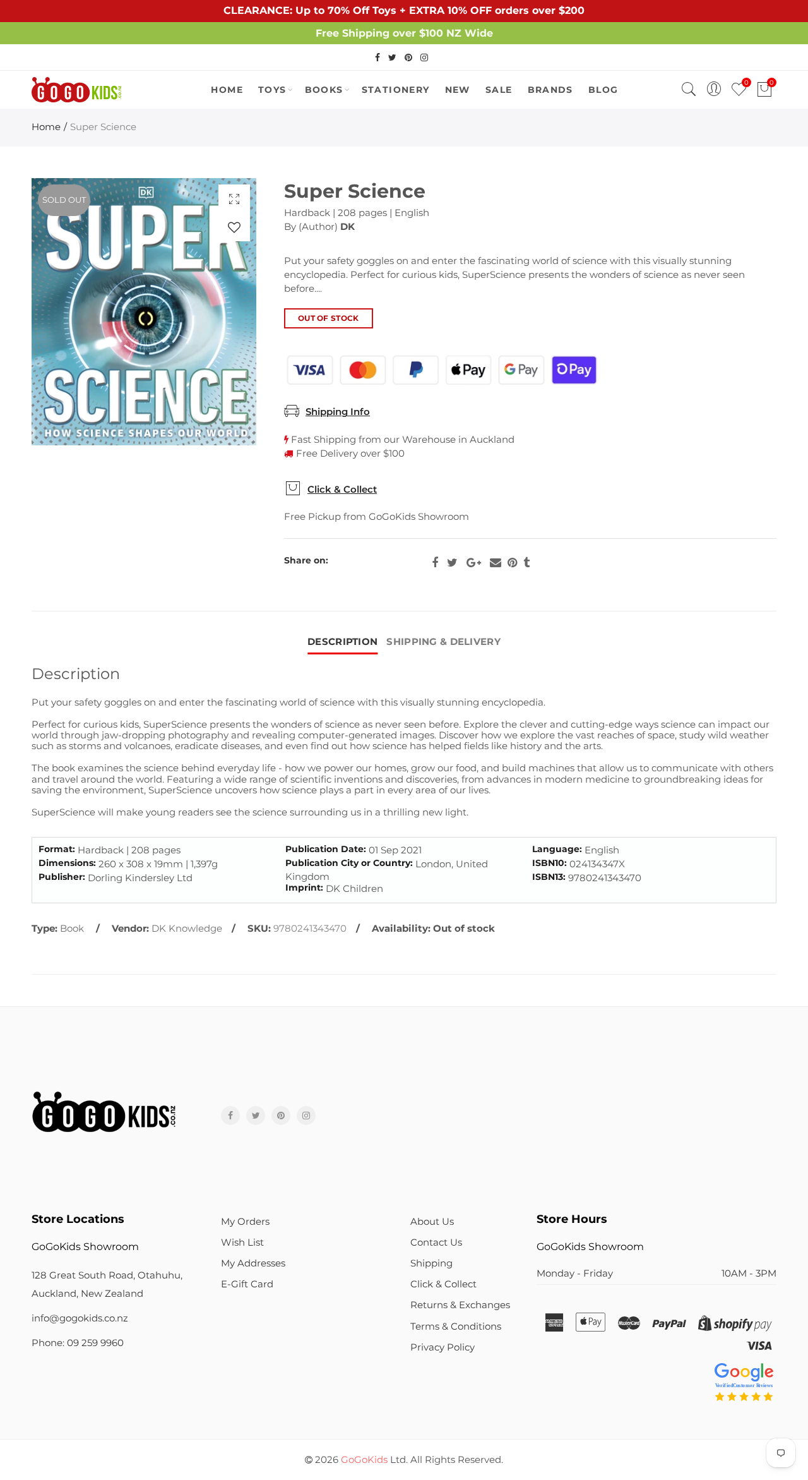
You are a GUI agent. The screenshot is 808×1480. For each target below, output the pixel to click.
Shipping (431, 1263)
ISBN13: (549, 877)
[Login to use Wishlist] (234, 227)
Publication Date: (325, 849)
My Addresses (253, 1263)
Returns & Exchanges (460, 1305)
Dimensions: (67, 863)
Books (324, 89)
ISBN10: (549, 863)
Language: (557, 849)
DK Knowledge (187, 928)
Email (495, 563)
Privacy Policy (442, 1347)
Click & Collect (342, 489)
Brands (550, 89)
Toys (272, 89)
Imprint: (304, 887)
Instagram (306, 1115)
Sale (499, 89)
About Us (432, 1221)
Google (473, 563)
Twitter (452, 563)
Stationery (396, 89)
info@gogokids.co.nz (80, 1318)
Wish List (242, 1242)
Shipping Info (338, 412)
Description (342, 641)
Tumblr (526, 563)
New (457, 89)
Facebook (435, 563)
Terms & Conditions (455, 1326)
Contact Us (436, 1242)
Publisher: (62, 877)
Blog (603, 89)
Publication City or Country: (349, 863)
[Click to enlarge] (234, 198)
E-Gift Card (247, 1284)
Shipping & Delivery (443, 641)
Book (72, 928)
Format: (57, 849)
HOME (227, 89)
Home (46, 127)
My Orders (245, 1221)
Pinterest (512, 563)
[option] (144, 311)
